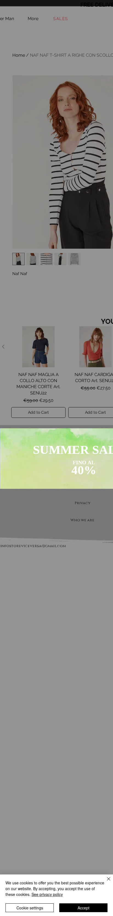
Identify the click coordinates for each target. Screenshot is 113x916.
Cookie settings (29, 907)
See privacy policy (47, 894)
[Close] (105, 882)
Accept (83, 907)
